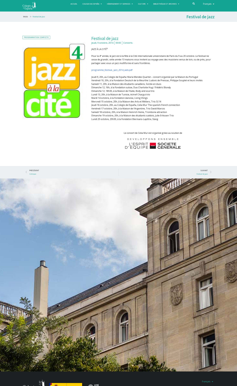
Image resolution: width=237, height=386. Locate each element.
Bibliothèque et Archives (165, 4)
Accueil (73, 4)
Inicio (25, 16)
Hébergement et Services (118, 4)
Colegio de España (90, 4)
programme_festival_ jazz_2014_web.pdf (111, 69)
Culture (142, 4)
